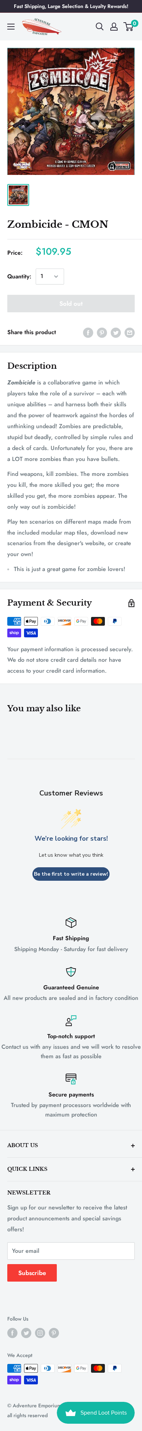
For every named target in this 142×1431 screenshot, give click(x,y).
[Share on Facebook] (88, 332)
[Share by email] (130, 332)
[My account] (114, 27)
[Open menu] (11, 27)
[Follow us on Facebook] (12, 1333)
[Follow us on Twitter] (26, 1333)
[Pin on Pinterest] (102, 332)
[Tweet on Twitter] (116, 332)
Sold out (71, 303)
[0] (128, 26)
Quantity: (19, 276)
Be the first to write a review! (71, 874)
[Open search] (100, 27)
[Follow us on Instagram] (40, 1333)
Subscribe (32, 1272)
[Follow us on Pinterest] (54, 1333)
